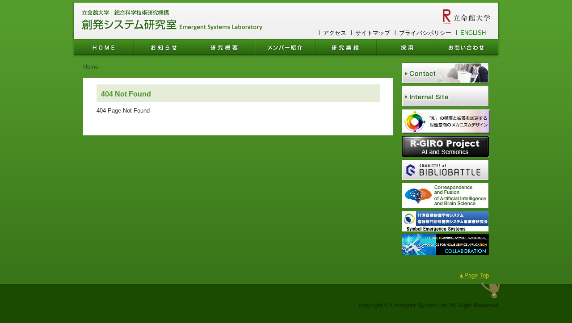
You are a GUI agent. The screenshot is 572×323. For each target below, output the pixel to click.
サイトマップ (372, 32)
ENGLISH (473, 32)
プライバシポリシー (425, 32)
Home (90, 66)
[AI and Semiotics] (445, 154)
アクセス (334, 32)
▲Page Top (473, 275)
